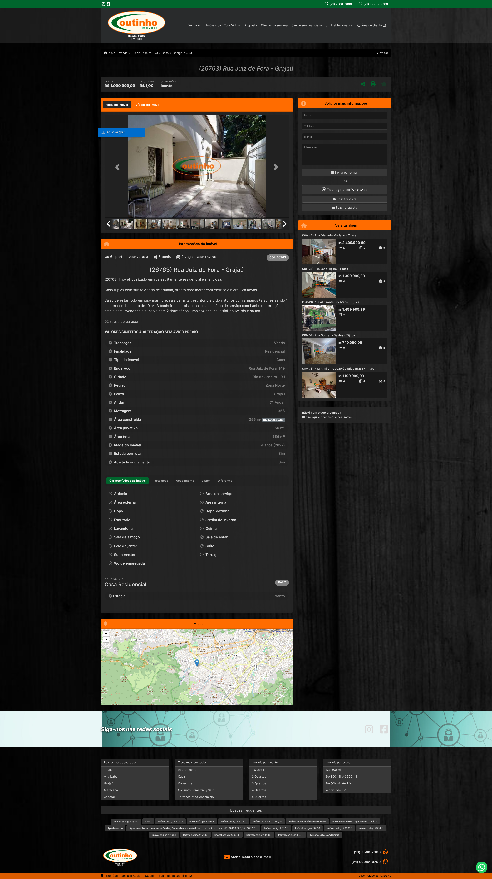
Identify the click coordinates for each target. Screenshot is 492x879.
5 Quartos (259, 797)
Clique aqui (309, 417)
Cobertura (185, 783)
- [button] (106, 639)
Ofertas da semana (274, 25)
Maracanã (111, 790)
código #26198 (201, 821)
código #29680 (258, 834)
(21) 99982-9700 (376, 4)
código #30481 (371, 828)
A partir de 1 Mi (336, 790)
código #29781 (276, 828)
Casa (165, 53)
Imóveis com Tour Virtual (223, 25)
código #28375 (164, 834)
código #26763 (126, 821)
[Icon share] (103, 4)
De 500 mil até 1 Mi (339, 783)
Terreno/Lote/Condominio (196, 797)
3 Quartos (259, 783)
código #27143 (195, 834)
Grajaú (108, 783)
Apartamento (187, 770)
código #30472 (170, 821)
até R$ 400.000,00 (267, 821)
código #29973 (290, 834)
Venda (123, 53)
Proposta (250, 25)
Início (111, 53)
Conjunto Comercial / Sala (196, 790)
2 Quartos (259, 776)
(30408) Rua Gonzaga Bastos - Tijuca (328, 335)
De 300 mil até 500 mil (341, 776)
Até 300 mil (334, 770)
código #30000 (233, 821)
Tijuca (108, 770)
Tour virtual (115, 132)
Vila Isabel (111, 776)
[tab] (117, 105)
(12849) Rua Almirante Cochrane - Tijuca (331, 302)
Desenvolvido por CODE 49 (375, 875)
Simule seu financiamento (309, 25)
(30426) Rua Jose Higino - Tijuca (325, 269)
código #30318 (307, 828)
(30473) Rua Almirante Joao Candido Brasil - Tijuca (338, 368)
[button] (118, 167)
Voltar (383, 53)
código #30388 (339, 828)
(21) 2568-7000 (341, 4)
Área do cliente (371, 25)
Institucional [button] (339, 25)
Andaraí (109, 797)
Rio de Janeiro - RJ (145, 53)
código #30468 (227, 834)
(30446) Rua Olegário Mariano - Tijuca (329, 235)
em (354, 821)
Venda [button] (192, 25)
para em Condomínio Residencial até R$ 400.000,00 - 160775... (193, 828)
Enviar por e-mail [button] (346, 172)
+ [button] (106, 633)
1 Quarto (258, 770)
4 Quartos (259, 790)
